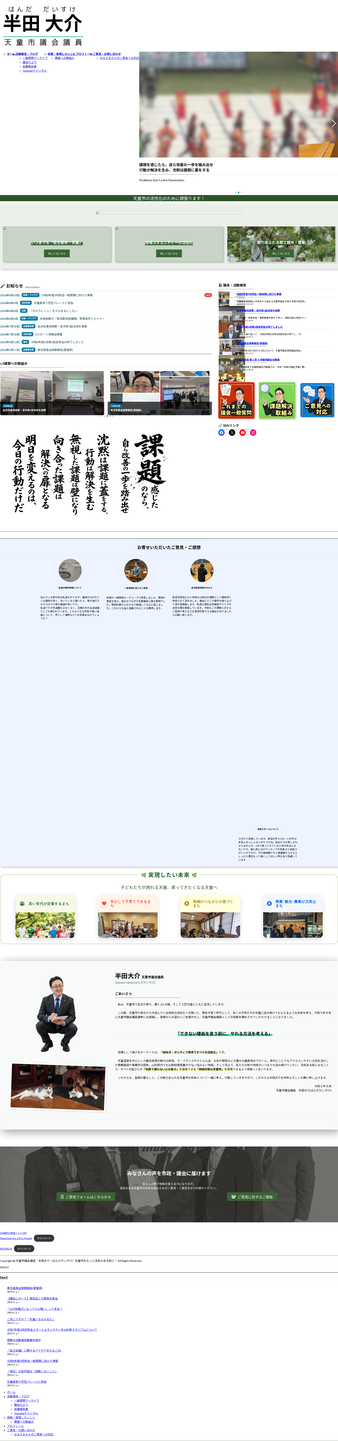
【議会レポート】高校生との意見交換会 (32, 1298)
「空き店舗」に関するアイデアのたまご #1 (34, 1350)
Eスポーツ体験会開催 (48, 334)
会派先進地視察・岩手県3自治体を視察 (62, 326)
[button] (236, 192)
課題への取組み (64, 58)
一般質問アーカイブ (35, 58)
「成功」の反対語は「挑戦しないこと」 (32, 1371)
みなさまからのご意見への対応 (119, 58)
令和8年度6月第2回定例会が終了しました (57, 342)
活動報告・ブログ (18, 1396)
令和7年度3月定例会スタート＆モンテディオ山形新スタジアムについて (52, 1329)
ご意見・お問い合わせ (21, 1430)
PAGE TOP (327, 1394)
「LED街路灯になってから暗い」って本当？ (34, 1308)
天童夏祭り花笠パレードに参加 (53, 303)
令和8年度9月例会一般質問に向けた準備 (67, 295)
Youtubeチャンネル (35, 70)
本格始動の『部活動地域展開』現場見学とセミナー (72, 318)
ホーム (11, 1392)
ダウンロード (44, 1238)
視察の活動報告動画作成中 (24, 1340)
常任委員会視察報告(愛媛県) (55, 349)
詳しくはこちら (56, 253)
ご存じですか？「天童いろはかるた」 (31, 1319)
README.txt (6, 1248)
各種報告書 (30, 66)
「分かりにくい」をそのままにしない (53, 311)
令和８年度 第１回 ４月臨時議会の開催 (258, 359)
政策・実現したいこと (21, 1417)
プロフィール (15, 1426)
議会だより (30, 62)
